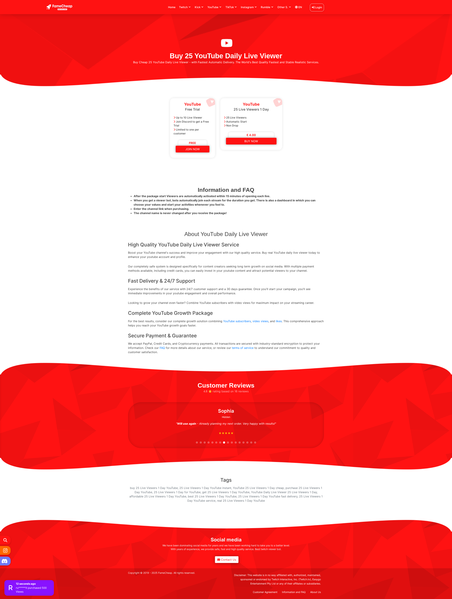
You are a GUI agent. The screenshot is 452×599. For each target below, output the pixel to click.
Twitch (183, 7)
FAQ (162, 348)
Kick (197, 7)
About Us (315, 592)
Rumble (265, 7)
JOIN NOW (192, 149)
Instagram (247, 7)
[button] (197, 442)
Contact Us (228, 559)
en (300, 7)
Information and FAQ (294, 592)
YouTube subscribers (237, 321)
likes (279, 321)
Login (318, 7)
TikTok (229, 7)
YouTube (212, 7)
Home (172, 7)
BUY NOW (251, 141)
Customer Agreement (265, 592)
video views (260, 321)
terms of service (243, 348)
